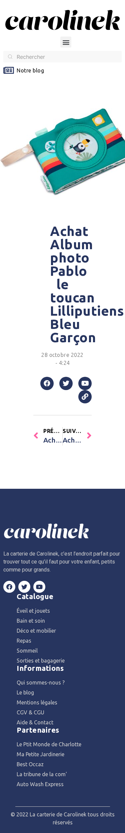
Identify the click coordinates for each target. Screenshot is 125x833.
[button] (65, 42)
